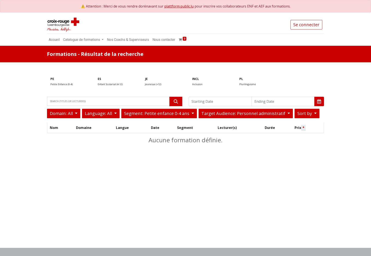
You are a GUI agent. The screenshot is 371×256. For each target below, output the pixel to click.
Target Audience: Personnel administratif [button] (243, 113)
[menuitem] (54, 39)
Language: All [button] (99, 113)
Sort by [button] (305, 113)
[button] (319, 101)
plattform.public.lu (179, 6)
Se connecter (306, 25)
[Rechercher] (175, 101)
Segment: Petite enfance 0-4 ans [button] (157, 113)
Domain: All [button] (62, 113)
